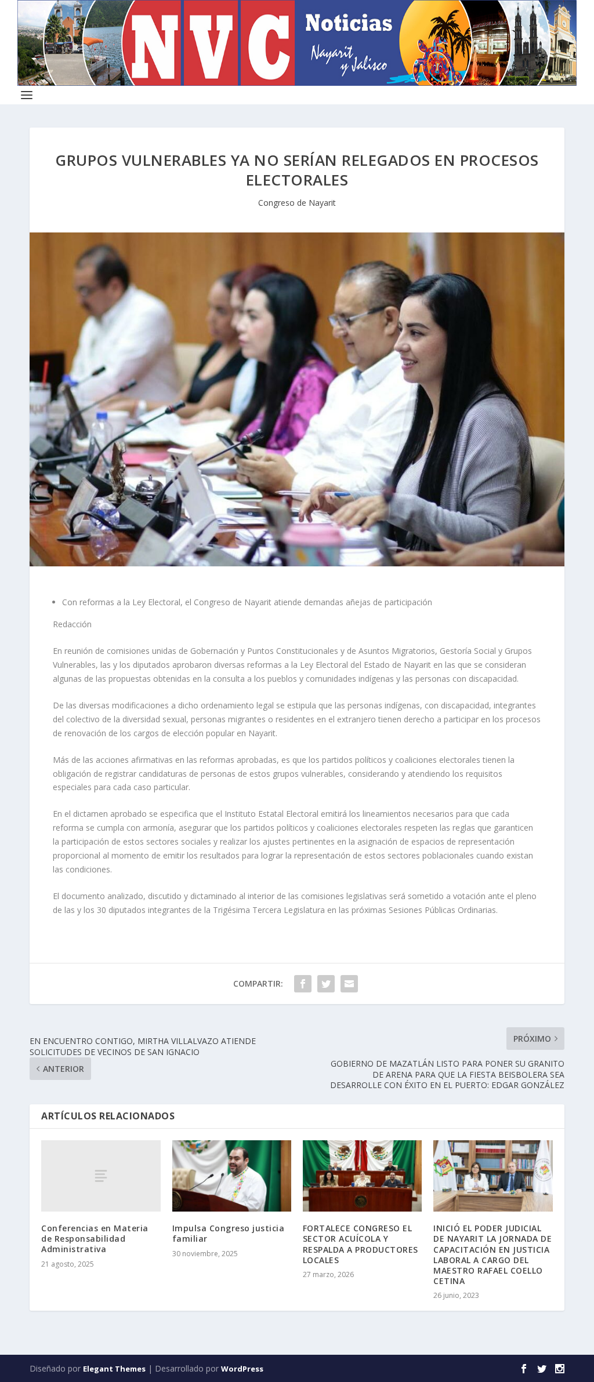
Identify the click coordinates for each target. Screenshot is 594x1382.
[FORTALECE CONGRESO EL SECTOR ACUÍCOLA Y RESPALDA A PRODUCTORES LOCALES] (362, 1176)
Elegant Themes (114, 1368)
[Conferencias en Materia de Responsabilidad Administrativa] (100, 1176)
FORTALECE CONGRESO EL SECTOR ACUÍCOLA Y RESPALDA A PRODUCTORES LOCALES (360, 1244)
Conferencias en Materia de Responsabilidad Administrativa (94, 1238)
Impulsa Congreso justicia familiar (228, 1233)
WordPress (242, 1368)
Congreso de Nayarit (297, 202)
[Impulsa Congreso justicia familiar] (231, 1176)
